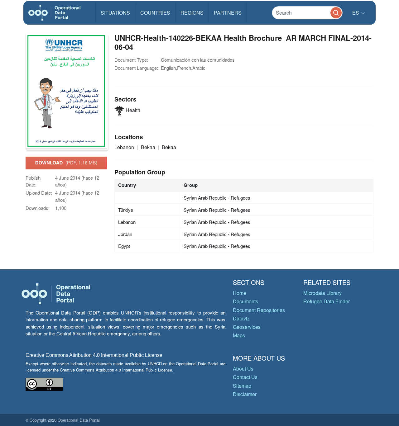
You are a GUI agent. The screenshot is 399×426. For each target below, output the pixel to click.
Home (239, 292)
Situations (115, 12)
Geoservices (247, 326)
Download (66, 162)
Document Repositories (259, 310)
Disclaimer (245, 394)
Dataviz (241, 318)
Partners (228, 12)
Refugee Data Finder (326, 301)
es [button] (356, 12)
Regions (192, 12)
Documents (245, 301)
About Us (243, 368)
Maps (239, 335)
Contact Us (245, 377)
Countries (155, 12)
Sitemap (242, 385)
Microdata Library (322, 292)
